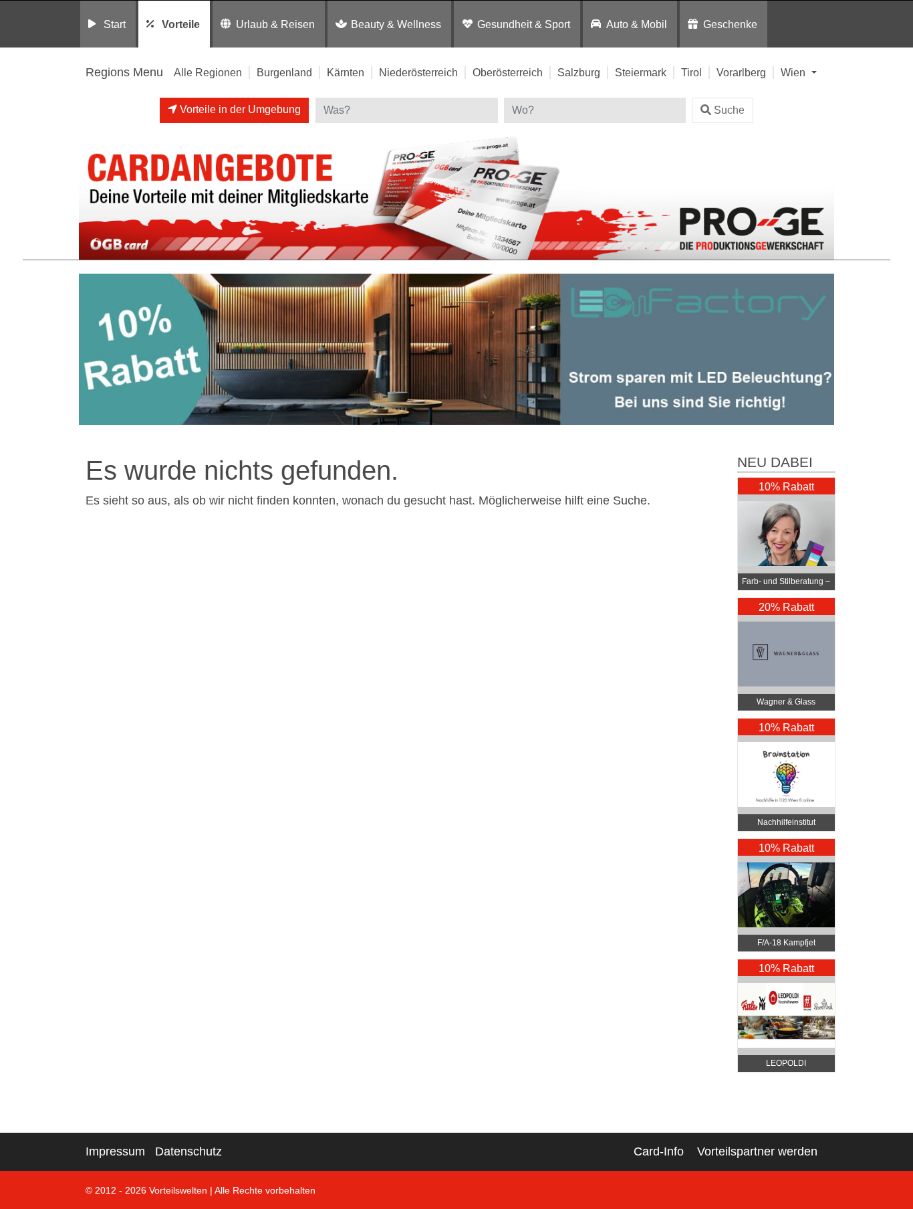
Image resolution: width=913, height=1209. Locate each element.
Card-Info (659, 1151)
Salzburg (578, 72)
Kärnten (345, 72)
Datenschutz (188, 1151)
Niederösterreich (418, 72)
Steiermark (640, 72)
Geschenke (730, 24)
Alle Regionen (208, 72)
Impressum (115, 1151)
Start (115, 24)
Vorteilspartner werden (757, 1151)
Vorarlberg (741, 72)
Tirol (691, 72)
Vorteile (181, 24)
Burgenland (284, 72)
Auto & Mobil (636, 24)
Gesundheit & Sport (523, 24)
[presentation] (92, 353)
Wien (794, 72)
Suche (729, 110)
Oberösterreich (508, 72)
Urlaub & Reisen (275, 24)
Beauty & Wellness (396, 24)
